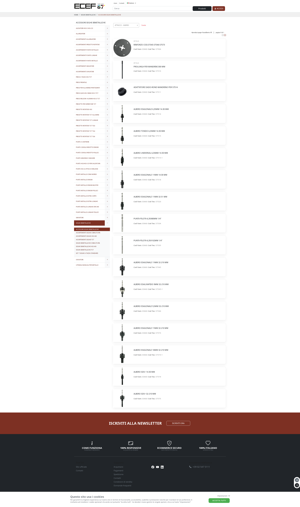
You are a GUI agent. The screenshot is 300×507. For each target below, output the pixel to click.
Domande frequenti (122, 485)
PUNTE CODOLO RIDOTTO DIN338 (87, 147)
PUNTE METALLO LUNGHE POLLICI (87, 212)
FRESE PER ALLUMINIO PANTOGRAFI (88, 88)
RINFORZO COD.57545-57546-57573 (149, 45)
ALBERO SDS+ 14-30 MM (144, 372)
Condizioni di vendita (123, 482)
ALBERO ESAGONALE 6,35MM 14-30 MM (151, 109)
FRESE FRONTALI (81, 82)
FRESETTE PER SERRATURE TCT (86, 104)
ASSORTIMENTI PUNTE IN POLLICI (87, 50)
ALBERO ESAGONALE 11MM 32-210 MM (151, 262)
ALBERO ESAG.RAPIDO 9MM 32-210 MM (151, 284)
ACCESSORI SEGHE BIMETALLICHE (109, 15)
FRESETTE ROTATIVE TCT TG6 (85, 136)
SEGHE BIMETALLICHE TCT (85, 250)
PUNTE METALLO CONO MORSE (86, 174)
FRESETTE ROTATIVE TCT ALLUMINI (87, 115)
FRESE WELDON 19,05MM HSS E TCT (88, 99)
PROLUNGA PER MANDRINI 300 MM (149, 67)
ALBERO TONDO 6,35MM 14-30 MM (149, 131)
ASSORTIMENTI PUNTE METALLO (87, 61)
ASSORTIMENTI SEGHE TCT (85, 240)
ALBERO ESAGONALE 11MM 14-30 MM (150, 175)
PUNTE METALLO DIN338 (84, 180)
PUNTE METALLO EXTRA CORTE (86, 196)
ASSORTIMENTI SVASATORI (85, 72)
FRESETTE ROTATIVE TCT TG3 (85, 126)
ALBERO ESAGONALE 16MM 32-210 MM (151, 350)
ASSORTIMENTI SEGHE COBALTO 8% (88, 233)
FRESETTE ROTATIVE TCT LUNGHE (87, 120)
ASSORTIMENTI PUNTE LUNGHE (86, 55)
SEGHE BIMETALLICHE (88, 15)
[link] (89, 6)
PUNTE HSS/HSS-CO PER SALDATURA (88, 164)
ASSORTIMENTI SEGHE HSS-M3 (86, 236)
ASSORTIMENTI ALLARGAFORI (86, 39)
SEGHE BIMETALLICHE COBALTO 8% (88, 243)
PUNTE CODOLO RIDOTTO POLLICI (87, 153)
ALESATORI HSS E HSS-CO (84, 28)
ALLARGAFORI (80, 34)
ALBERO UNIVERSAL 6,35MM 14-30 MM (151, 153)
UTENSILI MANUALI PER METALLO (87, 265)
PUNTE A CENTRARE (82, 142)
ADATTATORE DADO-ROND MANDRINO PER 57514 (156, 87)
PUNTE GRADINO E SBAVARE (85, 158)
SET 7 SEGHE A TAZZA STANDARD (87, 253)
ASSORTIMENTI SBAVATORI (85, 66)
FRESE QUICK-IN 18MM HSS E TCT (87, 93)
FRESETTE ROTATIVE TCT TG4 (85, 131)
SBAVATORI (79, 218)
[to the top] (297, 485)
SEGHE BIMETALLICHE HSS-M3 (86, 246)
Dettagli (122, 47)
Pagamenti (118, 470)
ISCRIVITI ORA (178, 423)
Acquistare (118, 467)
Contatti (121, 3)
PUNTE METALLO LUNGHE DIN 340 (87, 207)
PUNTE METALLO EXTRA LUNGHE (87, 201)
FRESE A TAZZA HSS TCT (84, 77)
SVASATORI (79, 260)
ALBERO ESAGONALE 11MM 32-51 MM (150, 197)
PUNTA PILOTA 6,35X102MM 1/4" (148, 240)
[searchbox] (137, 28)
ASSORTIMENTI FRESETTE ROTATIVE (88, 45)
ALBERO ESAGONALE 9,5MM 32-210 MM (151, 306)
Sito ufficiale (81, 467)
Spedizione (118, 474)
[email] (297, 480)
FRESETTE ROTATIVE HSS (84, 109)
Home (76, 15)
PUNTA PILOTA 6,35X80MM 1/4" (147, 219)
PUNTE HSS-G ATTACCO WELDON (87, 169)
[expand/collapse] (107, 28)
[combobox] (126, 25)
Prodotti (202, 8)
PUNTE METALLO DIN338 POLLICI (87, 191)
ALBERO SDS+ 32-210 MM (145, 394)
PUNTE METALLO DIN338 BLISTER (87, 185)
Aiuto (115, 3)
